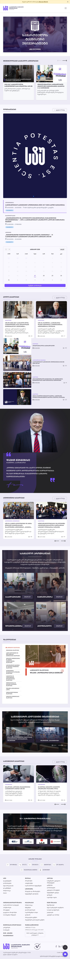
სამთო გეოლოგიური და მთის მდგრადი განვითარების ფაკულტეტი (13, 654)
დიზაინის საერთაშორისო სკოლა (12, 689)
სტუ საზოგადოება (8, 885)
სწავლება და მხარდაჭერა (32, 891)
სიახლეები (8, 320)
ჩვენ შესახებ (52, 902)
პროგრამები (28, 881)
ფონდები (49, 895)
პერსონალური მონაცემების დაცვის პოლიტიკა (53, 956)
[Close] (68, 2)
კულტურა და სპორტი (53, 915)
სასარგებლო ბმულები (9, 915)
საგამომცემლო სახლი (31, 912)
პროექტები (6, 910)
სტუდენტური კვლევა (53, 892)
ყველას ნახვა (60, 110)
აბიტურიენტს (29, 883)
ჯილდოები (50, 912)
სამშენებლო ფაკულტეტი (13, 647)
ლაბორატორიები (30, 910)
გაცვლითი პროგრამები (10, 912)
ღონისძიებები (7, 883)
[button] (38, 49)
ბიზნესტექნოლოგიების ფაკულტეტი (12, 693)
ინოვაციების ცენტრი (31, 917)
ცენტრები (50, 885)
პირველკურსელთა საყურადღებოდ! (44, 345)
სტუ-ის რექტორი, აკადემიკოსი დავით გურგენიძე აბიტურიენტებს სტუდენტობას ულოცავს (50, 324)
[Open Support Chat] (65, 954)
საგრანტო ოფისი (52, 897)
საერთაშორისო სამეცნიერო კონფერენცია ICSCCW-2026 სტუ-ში (48, 362)
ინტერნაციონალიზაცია (12, 902)
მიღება (28, 878)
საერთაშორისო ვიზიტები (39, 360)
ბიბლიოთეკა (7, 890)
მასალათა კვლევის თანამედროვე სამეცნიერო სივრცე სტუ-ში (17, 788)
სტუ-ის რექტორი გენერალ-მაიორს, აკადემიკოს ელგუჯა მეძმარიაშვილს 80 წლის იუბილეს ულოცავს (49, 396)
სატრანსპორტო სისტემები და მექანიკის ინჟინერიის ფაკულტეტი (13, 667)
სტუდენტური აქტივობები (12, 521)
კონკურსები (6, 927)
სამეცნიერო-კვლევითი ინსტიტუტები (53, 882)
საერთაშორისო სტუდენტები (33, 885)
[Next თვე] (9, 249)
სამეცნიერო (8, 784)
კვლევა (50, 878)
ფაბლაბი (27, 915)
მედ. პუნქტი (7, 933)
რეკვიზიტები (8, 935)
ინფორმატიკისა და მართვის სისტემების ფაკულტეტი (11, 684)
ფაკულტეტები (7, 881)
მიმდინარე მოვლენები (12, 925)
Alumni (5, 893)
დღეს (62, 249)
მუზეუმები (28, 907)
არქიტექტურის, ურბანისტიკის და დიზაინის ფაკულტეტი (13, 672)
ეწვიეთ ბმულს (43, 2)
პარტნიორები (7, 907)
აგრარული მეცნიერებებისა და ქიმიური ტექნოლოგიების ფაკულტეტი (13, 660)
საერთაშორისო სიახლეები (11, 905)
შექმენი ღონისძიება (35, 285)
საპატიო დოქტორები (53, 910)
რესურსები (29, 902)
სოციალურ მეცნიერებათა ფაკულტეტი (12, 697)
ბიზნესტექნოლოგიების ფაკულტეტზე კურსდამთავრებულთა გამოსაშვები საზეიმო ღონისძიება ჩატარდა (51, 525)
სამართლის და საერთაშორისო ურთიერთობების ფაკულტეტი (10, 678)
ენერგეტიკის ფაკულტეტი (12, 650)
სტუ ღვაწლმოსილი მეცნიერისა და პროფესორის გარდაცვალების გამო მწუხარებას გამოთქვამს (48, 379)
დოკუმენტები (7, 888)
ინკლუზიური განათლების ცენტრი (34, 920)
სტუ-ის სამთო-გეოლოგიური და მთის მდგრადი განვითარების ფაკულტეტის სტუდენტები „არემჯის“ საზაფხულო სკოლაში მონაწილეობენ (18, 527)
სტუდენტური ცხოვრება (31, 894)
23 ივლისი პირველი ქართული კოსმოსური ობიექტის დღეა (49, 788)
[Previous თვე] (6, 249)
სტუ (4, 878)
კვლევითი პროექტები (53, 890)
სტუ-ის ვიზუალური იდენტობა (55, 907)
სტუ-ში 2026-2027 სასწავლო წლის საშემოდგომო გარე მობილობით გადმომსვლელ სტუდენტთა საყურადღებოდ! (17, 325)
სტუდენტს (29, 889)
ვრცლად (27, 597)
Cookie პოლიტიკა (62, 952)
